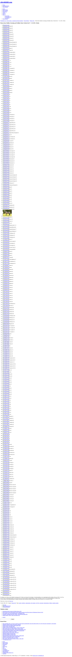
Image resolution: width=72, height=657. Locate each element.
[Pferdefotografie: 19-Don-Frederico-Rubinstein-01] (6, 157)
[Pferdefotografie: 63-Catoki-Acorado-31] (6, 399)
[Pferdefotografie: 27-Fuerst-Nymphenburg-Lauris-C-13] (6, 224)
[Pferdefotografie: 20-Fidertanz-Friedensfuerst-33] (6, 167)
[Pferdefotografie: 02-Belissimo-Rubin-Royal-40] (6, 39)
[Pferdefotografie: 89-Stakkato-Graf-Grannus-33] (6, 550)
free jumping (33, 603)
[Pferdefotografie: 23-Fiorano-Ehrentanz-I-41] (6, 202)
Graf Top (37, 603)
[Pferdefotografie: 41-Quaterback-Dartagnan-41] (6, 282)
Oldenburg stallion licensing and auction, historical (12, 624)
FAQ (3, 647)
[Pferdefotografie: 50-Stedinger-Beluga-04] (6, 332)
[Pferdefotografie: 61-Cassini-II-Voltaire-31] (6, 379)
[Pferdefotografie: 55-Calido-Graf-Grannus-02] (6, 346)
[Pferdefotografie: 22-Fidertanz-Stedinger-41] (6, 194)
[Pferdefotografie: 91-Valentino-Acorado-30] (6, 560)
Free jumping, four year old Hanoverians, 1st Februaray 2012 (13, 613)
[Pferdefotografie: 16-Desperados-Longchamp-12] (6, 141)
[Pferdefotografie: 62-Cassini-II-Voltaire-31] (6, 389)
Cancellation (7, 17)
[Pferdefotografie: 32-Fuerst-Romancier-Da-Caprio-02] (6, 240)
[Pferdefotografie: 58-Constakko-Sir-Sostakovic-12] (6, 360)
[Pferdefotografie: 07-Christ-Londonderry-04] (6, 75)
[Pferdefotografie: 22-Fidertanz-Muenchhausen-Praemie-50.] (6, 184)
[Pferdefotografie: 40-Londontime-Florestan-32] (6, 270)
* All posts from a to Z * (7, 639)
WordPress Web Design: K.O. (8, 652)
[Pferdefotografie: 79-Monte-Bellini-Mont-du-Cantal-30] (6, 485)
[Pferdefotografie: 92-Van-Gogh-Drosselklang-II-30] (6, 572)
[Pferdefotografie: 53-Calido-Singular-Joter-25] (6, 342)
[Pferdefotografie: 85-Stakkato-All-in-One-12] (6, 515)
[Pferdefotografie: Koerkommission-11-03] (6, 592)
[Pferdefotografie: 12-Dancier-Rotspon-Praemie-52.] (6, 117)
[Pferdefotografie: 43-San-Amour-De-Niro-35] (6, 298)
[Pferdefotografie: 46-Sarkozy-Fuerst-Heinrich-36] (6, 310)
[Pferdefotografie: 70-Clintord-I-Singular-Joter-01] (6, 449)
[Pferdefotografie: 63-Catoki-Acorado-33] (6, 401)
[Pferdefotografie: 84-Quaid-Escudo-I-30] (6, 509)
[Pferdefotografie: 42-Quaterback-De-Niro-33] (6, 288)
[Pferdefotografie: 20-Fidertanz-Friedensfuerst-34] (6, 169)
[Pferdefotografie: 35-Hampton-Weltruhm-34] (6, 252)
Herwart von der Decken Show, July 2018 (10, 637)
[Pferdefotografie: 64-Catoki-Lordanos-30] (6, 409)
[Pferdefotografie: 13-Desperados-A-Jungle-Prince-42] (6, 129)
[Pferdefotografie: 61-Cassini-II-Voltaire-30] (6, 377)
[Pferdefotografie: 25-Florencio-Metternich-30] (6, 218)
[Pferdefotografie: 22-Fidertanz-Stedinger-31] (6, 188)
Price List (11, 601)
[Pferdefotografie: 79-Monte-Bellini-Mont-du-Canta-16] (6, 483)
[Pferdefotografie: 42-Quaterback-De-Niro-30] (6, 286)
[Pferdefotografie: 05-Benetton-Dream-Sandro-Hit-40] (6, 57)
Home (4, 4)
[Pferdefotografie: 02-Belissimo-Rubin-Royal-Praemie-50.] (6, 41)
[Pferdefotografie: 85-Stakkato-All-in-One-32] (6, 517)
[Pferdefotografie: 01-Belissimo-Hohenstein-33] (6, 31)
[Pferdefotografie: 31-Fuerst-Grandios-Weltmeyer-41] (6, 236)
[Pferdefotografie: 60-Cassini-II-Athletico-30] (6, 373)
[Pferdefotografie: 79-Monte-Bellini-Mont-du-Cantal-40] (6, 489)
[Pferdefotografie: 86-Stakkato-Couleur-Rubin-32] (6, 525)
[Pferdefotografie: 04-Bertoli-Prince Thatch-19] (6, 49)
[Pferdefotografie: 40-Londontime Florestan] (6, 266)
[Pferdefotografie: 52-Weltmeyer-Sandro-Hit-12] (6, 338)
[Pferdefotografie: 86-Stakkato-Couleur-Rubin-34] (6, 527)
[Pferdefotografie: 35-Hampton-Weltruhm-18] (6, 250)
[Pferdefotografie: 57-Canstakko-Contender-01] (6, 350)
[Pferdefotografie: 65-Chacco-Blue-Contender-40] (6, 421)
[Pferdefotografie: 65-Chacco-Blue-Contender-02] (6, 419)
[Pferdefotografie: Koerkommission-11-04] (6, 594)
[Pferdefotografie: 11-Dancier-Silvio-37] (6, 101)
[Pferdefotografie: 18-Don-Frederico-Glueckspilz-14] (6, 149)
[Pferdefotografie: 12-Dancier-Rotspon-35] (6, 111)
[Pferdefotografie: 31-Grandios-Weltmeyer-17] (6, 238)
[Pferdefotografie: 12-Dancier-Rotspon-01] (6, 107)
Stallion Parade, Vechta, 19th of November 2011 (11, 615)
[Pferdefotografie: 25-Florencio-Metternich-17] (7, 216)
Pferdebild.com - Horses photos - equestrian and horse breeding (11, 20)
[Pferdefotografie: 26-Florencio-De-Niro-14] (6, 222)
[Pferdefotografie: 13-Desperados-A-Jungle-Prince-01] (6, 121)
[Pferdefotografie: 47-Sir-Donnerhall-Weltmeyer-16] (6, 316)
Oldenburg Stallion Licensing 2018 (9, 633)
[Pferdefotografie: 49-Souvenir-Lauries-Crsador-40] (6, 324)
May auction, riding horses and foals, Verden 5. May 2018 (13, 638)
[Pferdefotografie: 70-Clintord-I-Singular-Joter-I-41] (6, 451)
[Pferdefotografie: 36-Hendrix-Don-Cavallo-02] (6, 256)
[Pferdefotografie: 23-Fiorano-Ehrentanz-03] (6, 196)
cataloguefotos (27, 603)
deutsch (4, 617)
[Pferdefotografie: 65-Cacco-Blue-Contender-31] (6, 415)
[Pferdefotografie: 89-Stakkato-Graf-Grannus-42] (6, 552)
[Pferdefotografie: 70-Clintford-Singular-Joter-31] (6, 447)
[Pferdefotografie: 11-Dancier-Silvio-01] (6, 93)
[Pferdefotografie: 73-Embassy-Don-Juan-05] (6, 459)
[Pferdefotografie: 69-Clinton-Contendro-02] (6, 443)
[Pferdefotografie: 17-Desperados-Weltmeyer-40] (6, 147)
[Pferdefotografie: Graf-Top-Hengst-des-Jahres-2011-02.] (6, 578)
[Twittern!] (4, 604)
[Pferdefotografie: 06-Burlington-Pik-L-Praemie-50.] (6, 67)
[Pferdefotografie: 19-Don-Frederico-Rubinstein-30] (6, 159)
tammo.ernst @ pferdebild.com (38, 655)
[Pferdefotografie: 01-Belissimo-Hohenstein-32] (6, 29)
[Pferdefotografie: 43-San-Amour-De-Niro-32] (6, 294)
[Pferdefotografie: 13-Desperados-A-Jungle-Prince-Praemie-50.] (6, 131)
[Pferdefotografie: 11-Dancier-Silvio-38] (6, 103)
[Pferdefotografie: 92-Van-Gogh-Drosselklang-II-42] (6, 574)
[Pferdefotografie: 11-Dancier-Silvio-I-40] (6, 105)
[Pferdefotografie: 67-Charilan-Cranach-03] (6, 427)
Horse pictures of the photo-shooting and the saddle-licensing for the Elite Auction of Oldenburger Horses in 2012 (23, 612)
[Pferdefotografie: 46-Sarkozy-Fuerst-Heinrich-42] (6, 312)
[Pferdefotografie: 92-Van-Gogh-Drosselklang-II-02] (6, 570)
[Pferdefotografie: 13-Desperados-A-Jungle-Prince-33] (6, 125)
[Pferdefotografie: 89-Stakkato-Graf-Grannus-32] (6, 548)
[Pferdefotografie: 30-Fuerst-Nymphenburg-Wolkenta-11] (6, 230)
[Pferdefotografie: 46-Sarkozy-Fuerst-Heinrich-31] (6, 308)
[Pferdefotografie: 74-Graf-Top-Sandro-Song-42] (6, 467)
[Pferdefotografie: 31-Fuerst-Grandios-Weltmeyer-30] (6, 232)
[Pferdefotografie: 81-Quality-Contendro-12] (6, 501)
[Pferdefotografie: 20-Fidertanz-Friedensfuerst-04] (6, 163)
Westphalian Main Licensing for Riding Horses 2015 (12, 611)
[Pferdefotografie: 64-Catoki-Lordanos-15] (6, 407)
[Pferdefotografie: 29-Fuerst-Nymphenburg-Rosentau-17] (6, 228)
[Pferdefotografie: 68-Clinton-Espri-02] (6, 433)
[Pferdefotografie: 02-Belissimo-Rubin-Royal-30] (6, 35)
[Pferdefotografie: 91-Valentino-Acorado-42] (6, 564)
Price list (4, 13)
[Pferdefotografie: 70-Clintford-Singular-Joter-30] (6, 445)
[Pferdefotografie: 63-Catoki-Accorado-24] (6, 397)
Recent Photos (5, 9)
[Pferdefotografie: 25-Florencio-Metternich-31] (6, 220)
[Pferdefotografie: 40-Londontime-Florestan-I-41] (6, 274)
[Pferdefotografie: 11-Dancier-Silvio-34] (6, 97)
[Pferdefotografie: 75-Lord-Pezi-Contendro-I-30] (6, 471)
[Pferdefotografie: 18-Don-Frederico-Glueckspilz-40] (6, 155)
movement (41, 603)
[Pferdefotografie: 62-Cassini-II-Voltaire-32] (6, 391)
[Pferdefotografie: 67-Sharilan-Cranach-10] (6, 431)
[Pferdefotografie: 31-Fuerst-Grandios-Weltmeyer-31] (6, 234)
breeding (23, 603)
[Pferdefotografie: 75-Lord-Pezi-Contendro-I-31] (6, 473)
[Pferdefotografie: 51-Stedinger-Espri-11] (6, 334)
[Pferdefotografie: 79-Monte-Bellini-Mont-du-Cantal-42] (6, 491)
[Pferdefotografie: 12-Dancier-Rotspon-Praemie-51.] (6, 115)
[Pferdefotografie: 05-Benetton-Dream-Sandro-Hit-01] (6, 51)
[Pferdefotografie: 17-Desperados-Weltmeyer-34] (6, 145)
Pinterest (8, 606)
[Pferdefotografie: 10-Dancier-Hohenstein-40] (6, 91)
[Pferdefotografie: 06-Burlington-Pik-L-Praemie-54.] (6, 73)
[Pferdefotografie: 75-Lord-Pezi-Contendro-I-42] (6, 475)
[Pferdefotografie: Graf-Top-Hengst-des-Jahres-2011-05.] (6, 584)
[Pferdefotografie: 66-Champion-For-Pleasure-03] (6, 425)
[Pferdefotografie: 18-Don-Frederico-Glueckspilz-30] (6, 151)
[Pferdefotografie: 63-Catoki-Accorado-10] (6, 395)
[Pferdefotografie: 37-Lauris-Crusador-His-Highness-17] (6, 258)
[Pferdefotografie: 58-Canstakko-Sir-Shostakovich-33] (6, 358)
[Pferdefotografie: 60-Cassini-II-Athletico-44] (6, 375)
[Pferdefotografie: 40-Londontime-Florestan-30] (6, 268)
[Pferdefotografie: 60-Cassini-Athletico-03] (6, 371)
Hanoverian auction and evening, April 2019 (11, 632)
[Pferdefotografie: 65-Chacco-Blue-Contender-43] (6, 423)
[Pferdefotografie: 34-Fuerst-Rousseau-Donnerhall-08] (6, 248)
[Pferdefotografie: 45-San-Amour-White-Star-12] (6, 304)
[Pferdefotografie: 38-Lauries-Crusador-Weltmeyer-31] (6, 260)
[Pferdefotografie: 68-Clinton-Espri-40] (6, 439)
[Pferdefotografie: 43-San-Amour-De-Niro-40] (6, 300)
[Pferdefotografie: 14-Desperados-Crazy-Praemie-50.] (6, 135)
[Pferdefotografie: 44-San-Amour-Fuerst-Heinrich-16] (6, 302)
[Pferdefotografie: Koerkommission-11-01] (6, 590)
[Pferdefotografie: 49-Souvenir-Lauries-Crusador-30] (6, 326)
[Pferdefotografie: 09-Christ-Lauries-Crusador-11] (6, 79)
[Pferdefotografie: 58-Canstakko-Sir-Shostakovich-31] (6, 356)
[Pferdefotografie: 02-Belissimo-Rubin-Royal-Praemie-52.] (6, 45)
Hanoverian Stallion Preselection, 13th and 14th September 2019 (14, 629)
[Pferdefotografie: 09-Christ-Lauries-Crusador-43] (6, 83)
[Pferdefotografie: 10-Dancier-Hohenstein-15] (6, 85)
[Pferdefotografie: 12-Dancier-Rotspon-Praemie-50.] (6, 113)
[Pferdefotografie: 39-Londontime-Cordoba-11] (6, 264)
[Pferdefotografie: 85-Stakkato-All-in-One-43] (6, 521)
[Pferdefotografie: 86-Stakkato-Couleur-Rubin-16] (6, 523)
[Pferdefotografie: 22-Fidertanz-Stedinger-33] (6, 192)
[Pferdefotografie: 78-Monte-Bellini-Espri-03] (6, 481)
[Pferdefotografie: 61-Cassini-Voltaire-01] (6, 385)
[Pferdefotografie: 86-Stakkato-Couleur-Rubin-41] (6, 531)
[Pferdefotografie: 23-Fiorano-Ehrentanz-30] (6, 198)
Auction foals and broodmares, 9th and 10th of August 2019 (13, 630)
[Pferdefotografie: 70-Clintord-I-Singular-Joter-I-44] (6, 453)
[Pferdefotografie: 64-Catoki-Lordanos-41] (6, 411)
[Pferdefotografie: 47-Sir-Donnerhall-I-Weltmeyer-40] (6, 314)
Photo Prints (7, 15)
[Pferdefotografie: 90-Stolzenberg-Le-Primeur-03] (6, 556)
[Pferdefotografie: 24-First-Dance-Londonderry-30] (6, 206)
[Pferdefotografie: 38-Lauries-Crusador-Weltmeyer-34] (6, 262)
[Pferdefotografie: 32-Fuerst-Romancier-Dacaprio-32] (6, 244)
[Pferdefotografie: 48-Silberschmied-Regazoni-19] (6, 322)
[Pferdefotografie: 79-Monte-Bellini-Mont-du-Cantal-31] (6, 487)
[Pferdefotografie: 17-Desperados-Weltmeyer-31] (6, 143)
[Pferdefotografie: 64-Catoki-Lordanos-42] (6, 413)
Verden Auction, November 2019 (9, 626)
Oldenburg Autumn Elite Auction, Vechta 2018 (11, 636)
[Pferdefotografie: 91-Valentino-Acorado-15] (6, 558)
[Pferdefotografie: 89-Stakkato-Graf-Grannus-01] (6, 546)
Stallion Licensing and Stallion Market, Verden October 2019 (13, 627)
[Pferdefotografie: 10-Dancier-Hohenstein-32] (6, 89)
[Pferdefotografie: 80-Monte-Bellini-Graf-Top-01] (6, 493)
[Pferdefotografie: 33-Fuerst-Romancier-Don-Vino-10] (6, 246)
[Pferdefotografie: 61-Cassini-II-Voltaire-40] (6, 381)
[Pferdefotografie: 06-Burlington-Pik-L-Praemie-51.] (6, 69)
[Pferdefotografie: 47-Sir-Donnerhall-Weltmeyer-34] (6, 320)
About (4, 12)
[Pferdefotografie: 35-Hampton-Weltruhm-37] (6, 254)
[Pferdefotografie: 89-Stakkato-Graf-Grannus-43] (6, 554)
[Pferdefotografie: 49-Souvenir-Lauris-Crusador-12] (6, 330)
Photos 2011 (32, 20)
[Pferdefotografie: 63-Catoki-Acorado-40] (6, 403)
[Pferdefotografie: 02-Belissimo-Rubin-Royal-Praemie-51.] (6, 43)
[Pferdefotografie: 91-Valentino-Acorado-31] (6, 562)
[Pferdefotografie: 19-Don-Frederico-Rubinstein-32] (6, 161)
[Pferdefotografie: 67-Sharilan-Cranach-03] (6, 429)
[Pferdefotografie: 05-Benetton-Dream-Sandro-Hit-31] (6, 55)
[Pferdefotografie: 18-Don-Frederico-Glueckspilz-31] (6, 153)
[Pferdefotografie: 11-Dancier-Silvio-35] (6, 99)
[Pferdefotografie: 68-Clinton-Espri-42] (6, 441)
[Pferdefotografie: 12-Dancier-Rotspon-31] (6, 109)
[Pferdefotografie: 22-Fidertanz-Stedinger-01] (6, 186)
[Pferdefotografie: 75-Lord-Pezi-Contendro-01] (6, 469)
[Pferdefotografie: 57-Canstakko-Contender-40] (6, 354)
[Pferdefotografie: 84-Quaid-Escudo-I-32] (6, 511)
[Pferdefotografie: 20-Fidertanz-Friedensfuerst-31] (6, 165)
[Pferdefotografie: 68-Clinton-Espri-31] (6, 435)
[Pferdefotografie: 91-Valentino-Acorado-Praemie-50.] (6, 568)
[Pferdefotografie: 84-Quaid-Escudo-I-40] (6, 513)
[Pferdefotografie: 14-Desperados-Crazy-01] (6, 133)
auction (20, 603)
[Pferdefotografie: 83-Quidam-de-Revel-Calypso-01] (6, 505)
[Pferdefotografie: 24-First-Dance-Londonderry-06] (6, 204)
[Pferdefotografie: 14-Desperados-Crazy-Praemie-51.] (6, 137)
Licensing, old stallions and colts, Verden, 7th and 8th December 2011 (15, 614)
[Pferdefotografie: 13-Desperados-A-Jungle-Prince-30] (6, 123)
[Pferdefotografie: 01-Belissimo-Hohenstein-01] (6, 25)
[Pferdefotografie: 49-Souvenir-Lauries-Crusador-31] (6, 328)
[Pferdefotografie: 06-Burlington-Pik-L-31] (6, 63)
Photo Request (5, 6)
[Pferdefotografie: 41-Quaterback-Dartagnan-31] (6, 278)
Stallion (50, 603)
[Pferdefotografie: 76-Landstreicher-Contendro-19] (6, 477)
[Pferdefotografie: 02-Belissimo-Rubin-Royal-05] (6, 33)
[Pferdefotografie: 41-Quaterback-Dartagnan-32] (6, 280)
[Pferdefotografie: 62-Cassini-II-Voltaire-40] (6, 393)
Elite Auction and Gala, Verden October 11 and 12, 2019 (13, 628)
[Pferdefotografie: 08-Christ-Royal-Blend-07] (6, 77)
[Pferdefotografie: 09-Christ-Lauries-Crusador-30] (6, 81)
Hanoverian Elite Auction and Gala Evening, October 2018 (13, 635)
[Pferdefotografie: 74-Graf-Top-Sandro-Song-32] (6, 463)
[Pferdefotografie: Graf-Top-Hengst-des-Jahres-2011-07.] (6, 588)
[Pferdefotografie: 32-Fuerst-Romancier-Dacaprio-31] (6, 242)
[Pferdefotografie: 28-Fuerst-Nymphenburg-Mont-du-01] (6, 226)
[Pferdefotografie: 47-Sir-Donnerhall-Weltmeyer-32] (6, 318)
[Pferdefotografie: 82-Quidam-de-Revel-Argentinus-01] (6, 503)
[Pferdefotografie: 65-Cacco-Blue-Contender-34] (6, 417)
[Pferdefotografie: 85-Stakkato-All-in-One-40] (6, 519)
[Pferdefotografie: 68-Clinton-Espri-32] (6, 437)
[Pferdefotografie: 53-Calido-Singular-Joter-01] (6, 340)
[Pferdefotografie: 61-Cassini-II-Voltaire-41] (6, 383)
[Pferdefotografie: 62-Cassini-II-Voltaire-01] (6, 387)
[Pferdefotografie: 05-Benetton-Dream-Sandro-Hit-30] (6, 53)
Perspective (5, 11)
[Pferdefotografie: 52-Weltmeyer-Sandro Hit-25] (6, 336)
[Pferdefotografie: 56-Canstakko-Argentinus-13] (6, 348)
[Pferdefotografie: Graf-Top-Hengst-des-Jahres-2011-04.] (6, 582)
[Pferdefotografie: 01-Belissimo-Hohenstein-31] (6, 27)
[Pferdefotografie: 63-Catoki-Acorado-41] (6, 405)
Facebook (9, 605)
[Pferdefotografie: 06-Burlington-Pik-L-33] (6, 65)
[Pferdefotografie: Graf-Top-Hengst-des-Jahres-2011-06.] (6, 586)
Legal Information (6, 5)
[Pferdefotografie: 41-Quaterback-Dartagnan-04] (6, 276)
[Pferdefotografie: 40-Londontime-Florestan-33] (6, 272)
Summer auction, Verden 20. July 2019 (10, 631)
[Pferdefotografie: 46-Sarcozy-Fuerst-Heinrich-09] (6, 306)
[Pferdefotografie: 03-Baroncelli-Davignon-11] (6, 47)
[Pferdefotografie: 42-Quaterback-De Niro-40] (6, 284)
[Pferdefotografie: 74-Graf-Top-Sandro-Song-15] (6, 461)
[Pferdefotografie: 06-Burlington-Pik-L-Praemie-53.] (6, 71)
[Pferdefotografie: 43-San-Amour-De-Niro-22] (6, 290)
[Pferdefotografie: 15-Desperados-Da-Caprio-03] (6, 139)
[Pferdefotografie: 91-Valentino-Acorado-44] (6, 566)
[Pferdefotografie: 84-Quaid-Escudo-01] (6, 507)
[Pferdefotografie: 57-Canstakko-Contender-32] (6, 352)
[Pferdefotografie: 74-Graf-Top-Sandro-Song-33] (6, 465)
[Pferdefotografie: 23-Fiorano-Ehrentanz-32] (6, 200)
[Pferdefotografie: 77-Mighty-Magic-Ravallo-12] (6, 479)
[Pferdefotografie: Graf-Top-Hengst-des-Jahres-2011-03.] (6, 580)
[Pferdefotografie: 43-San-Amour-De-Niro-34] (6, 296)
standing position (55, 603)
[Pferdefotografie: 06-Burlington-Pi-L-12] (6, 59)
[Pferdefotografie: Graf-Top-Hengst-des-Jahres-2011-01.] (6, 576)
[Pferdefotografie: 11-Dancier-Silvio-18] (6, 95)
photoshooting (46, 603)
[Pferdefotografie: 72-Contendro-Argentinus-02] (6, 457)
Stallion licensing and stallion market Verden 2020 (11, 625)
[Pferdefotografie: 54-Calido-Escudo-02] (6, 344)
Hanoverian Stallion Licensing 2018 (9, 634)
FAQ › (4, 14)
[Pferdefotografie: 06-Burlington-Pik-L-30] (6, 61)
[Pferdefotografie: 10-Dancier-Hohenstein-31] (6, 87)
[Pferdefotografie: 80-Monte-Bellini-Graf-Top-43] (6, 499)
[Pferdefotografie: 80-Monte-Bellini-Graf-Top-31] (6, 495)
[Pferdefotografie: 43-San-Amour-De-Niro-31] (6, 292)
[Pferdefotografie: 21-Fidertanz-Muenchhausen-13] (6, 182)
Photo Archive (5, 10)
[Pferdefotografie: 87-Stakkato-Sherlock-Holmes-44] (6, 544)
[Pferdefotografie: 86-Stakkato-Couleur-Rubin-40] (6, 529)
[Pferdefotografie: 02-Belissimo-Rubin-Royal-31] (6, 37)
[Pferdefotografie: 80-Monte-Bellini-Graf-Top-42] (6, 497)
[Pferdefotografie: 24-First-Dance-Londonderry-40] (6, 208)
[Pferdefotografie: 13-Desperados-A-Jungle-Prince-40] (6, 127)
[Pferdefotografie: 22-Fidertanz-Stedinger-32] (6, 190)
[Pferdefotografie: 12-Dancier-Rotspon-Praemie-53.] (6, 119)
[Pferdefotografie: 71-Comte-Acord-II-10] (6, 455)
